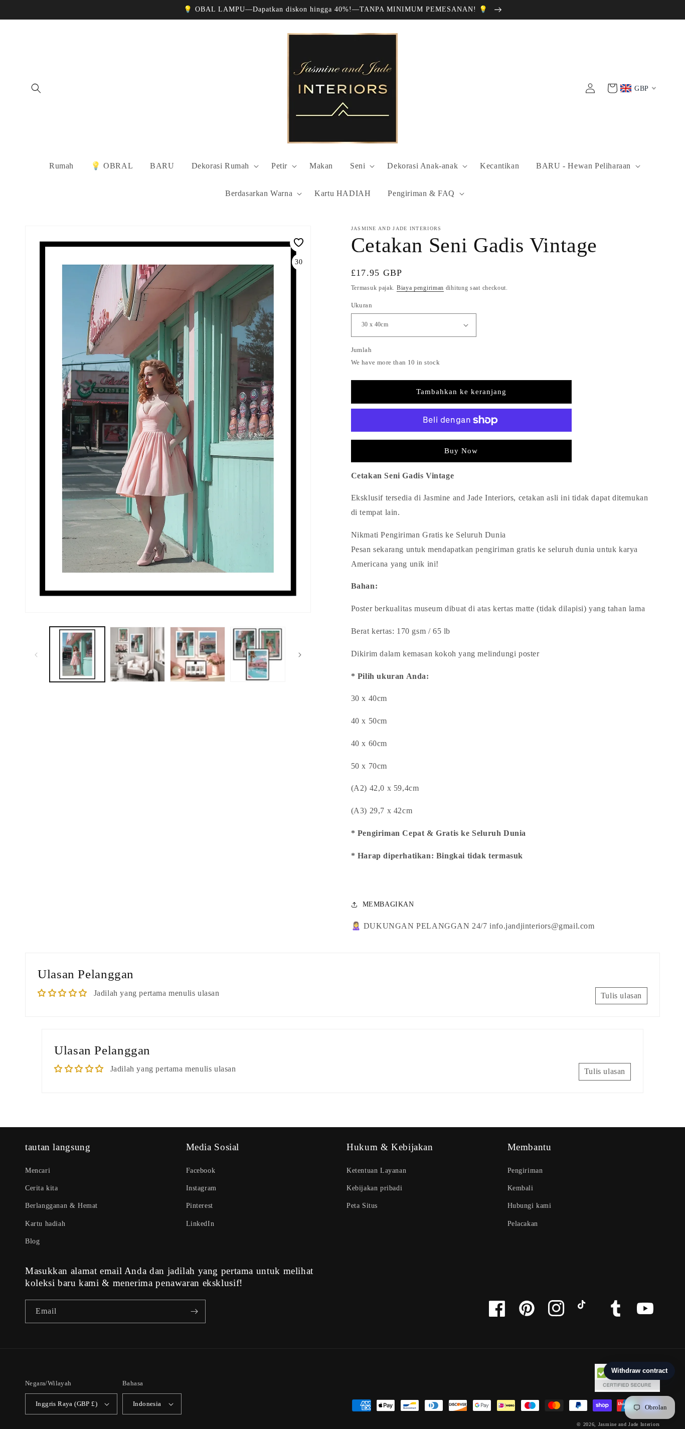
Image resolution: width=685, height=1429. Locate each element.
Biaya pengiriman (420, 287)
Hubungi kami (529, 1205)
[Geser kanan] (300, 654)
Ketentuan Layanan (376, 1170)
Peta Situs (362, 1205)
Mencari (37, 1170)
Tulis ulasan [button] (621, 995)
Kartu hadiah (45, 1223)
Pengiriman (525, 1170)
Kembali (520, 1188)
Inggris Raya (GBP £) (66, 1403)
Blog (32, 1241)
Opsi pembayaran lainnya (461, 444)
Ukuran (361, 305)
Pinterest (199, 1205)
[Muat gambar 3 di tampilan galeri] (197, 654)
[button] (36, 88)
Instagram (201, 1188)
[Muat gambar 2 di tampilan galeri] (137, 654)
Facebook (201, 1170)
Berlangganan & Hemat (61, 1205)
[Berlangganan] (194, 1311)
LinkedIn (200, 1223)
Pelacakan (522, 1223)
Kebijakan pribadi (374, 1188)
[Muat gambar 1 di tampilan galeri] (77, 654)
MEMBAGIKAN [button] (388, 904)
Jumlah (361, 349)
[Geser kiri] (36, 654)
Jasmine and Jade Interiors (629, 1424)
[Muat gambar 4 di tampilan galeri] (257, 654)
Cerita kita (41, 1188)
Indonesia (147, 1403)
